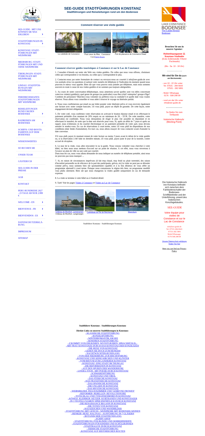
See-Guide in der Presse (28, 169)
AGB (20, 177)
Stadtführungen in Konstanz (30, 42)
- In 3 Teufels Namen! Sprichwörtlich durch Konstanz (102, 401)
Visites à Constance (84, 183)
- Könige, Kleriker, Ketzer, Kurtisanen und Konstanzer (102, 398)
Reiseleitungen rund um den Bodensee (27, 111)
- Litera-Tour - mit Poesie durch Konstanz (102, 371)
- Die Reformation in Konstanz (102, 366)
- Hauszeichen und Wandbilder (102, 408)
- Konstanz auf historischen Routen (102, 431)
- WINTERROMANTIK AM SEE (102, 338)
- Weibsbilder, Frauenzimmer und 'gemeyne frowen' (103, 391)
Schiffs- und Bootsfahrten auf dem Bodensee (30, 132)
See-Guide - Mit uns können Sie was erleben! (29, 32)
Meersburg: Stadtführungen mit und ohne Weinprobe (30, 64)
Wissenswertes (27, 141)
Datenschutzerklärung (30, 223)
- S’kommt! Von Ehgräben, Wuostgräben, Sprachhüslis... (102, 343)
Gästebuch (25, 161)
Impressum (24, 231)
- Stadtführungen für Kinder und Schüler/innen (102, 423)
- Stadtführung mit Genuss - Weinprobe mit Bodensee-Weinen (102, 411)
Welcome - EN (26, 202)
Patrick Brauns (100, 57)
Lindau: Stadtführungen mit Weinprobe (29, 88)
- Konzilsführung (102, 336)
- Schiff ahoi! (102, 418)
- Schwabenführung (102, 373)
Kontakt (23, 184)
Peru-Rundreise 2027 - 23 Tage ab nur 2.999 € (30, 193)
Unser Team (25, 155)
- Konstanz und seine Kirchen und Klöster (102, 358)
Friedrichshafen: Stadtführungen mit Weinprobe (29, 99)
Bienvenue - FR (27, 209)
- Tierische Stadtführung (102, 428)
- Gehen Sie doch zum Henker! (102, 351)
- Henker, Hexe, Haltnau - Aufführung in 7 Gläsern (102, 413)
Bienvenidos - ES (28, 215)
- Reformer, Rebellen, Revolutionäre (102, 393)
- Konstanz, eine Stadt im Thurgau (102, 363)
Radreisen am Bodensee (26, 121)
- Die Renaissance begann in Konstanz (102, 403)
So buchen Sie (26, 148)
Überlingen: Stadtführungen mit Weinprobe (30, 76)
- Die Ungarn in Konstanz (102, 386)
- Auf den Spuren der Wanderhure (102, 368)
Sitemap (23, 238)
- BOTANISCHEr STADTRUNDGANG (102, 416)
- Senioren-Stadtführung (102, 341)
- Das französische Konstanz (102, 381)
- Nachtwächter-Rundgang (102, 353)
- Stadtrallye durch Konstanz (102, 426)
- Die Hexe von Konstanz (102, 348)
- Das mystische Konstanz (102, 388)
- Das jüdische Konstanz (103, 378)
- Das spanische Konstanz (102, 383)
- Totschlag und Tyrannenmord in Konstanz (102, 396)
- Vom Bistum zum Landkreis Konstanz (102, 361)
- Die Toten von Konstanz (102, 406)
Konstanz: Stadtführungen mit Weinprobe (28, 53)
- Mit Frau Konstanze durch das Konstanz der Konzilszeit (102, 346)
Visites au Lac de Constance (107, 183)
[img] (30, 14)
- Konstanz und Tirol (102, 376)
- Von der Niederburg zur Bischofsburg (102, 356)
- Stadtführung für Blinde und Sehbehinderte (102, 421)
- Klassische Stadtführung (102, 333)
